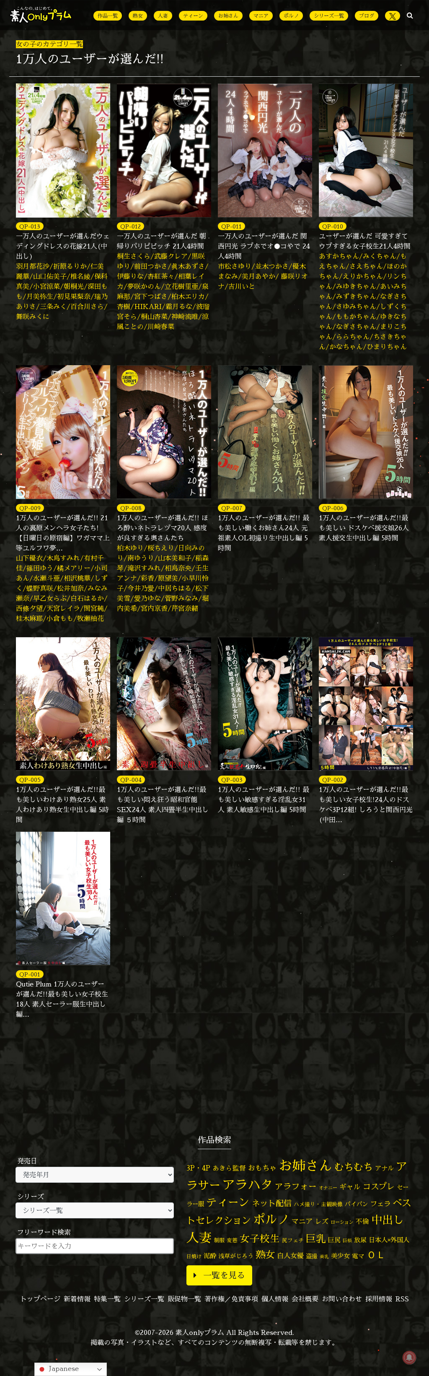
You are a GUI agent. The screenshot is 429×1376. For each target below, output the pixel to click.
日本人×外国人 (389, 1240)
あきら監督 (229, 1168)
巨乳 (316, 1239)
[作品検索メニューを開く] (410, 15)
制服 (219, 1240)
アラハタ (247, 1185)
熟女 (138, 15)
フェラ (380, 1203)
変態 (232, 1240)
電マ (358, 1255)
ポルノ (291, 15)
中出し (387, 1219)
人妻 (163, 15)
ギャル (350, 1187)
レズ (321, 1221)
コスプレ (379, 1186)
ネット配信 (272, 1203)
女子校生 (260, 1239)
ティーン (193, 15)
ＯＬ (376, 1254)
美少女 (340, 1255)
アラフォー (296, 1186)
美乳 (324, 1256)
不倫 (362, 1221)
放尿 (360, 1240)
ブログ (366, 15)
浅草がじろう (235, 1256)
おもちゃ (262, 1168)
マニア (261, 15)
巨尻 (334, 1240)
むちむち (353, 1166)
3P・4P (198, 1168)
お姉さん (228, 15)
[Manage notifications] (409, 1357)
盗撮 (312, 1256)
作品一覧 (108, 15)
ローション (342, 1222)
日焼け (194, 1256)
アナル (384, 1168)
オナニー (328, 1187)
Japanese (63, 1368)
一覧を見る (224, 1275)
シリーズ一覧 (329, 15)
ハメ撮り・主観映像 (318, 1204)
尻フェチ (293, 1240)
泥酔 (210, 1255)
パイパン (356, 1204)
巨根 (347, 1241)
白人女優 (290, 1255)
